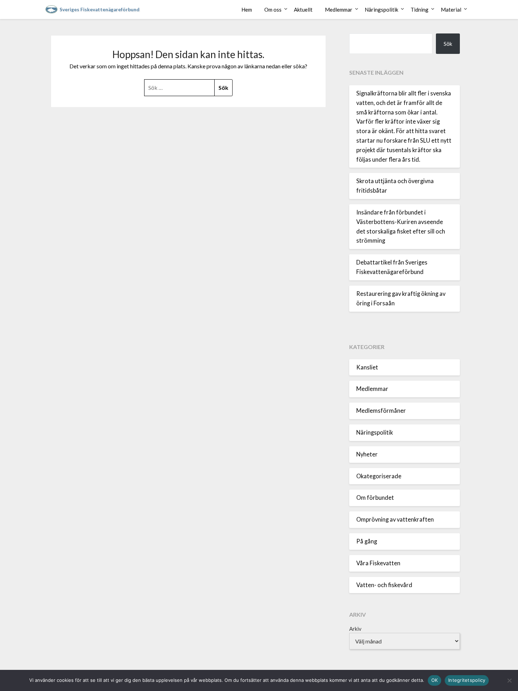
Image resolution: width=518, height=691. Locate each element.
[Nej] (509, 680)
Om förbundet (375, 497)
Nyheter (367, 454)
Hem (246, 9)
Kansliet (367, 367)
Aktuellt (303, 9)
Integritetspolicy (466, 680)
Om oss (273, 9)
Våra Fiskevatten (378, 563)
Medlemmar (338, 9)
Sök (448, 44)
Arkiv (355, 628)
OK (434, 680)
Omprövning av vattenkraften (395, 519)
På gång (366, 541)
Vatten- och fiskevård (384, 585)
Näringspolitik (381, 9)
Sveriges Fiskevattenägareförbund (100, 9)
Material (451, 9)
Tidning (419, 9)
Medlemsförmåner (381, 410)
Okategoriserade (378, 476)
